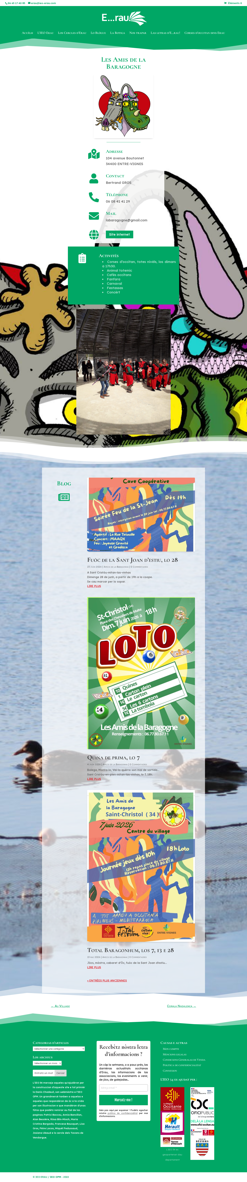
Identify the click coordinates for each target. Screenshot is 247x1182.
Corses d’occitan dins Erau (204, 33)
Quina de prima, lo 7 (113, 757)
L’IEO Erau (45, 33)
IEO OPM (55, 1176)
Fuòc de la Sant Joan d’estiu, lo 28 (132, 560)
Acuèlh (27, 33)
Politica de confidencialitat (182, 1065)
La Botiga (117, 33)
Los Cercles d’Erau (72, 33)
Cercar (60, 1073)
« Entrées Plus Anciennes (107, 980)
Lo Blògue (98, 33)
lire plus (94, 586)
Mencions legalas (174, 1054)
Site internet (119, 234)
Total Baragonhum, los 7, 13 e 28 (130, 950)
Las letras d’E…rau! (165, 33)
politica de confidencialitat (123, 1113)
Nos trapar (137, 33)
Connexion (170, 1070)
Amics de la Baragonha (116, 566)
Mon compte (171, 1049)
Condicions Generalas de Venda (184, 1060)
